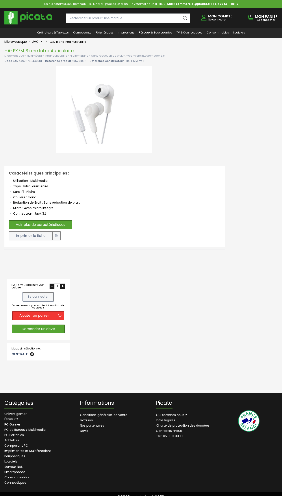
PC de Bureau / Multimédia (25, 429)
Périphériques (14, 456)
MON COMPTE (220, 16)
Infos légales (165, 420)
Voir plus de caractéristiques (40, 224)
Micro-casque (15, 41)
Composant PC (16, 445)
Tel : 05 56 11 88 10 (169, 436)
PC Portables (14, 435)
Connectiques (15, 482)
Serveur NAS (13, 466)
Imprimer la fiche (31, 235)
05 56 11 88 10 (229, 4)
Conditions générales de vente (103, 415)
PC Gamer (12, 424)
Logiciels (10, 461)
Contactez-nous (169, 431)
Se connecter (217, 19)
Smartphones (14, 472)
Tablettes (11, 440)
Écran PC (11, 419)
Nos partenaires (92, 425)
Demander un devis (38, 328)
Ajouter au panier (34, 315)
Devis (84, 431)
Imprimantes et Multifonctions (27, 451)
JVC (35, 41)
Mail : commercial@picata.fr (189, 4)
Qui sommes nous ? (171, 415)
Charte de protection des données (183, 425)
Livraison (86, 420)
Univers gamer (15, 414)
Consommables (16, 477)
